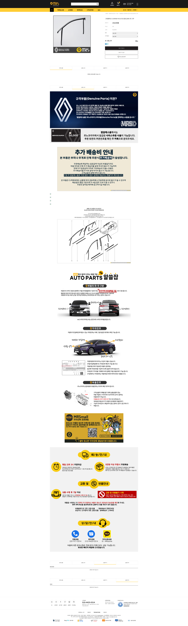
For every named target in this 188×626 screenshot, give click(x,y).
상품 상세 (83, 68)
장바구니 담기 (122, 52)
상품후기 (69, 605)
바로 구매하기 (122, 48)
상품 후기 (105, 68)
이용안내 (89, 612)
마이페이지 (112, 5)
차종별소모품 (60, 10)
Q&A (99, 10)
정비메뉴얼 (79, 10)
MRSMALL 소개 (81, 612)
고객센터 (135, 10)
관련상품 (61, 68)
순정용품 (70, 10)
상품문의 (65, 605)
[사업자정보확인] (100, 615)
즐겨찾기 (56, 605)
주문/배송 (74, 605)
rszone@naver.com (113, 616)
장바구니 (118, 4)
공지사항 (60, 605)
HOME (106, 13)
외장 (117, 13)
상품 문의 (127, 68)
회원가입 (129, 10)
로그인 (124, 10)
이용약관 (105, 612)
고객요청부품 (90, 10)
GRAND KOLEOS (112, 13)
